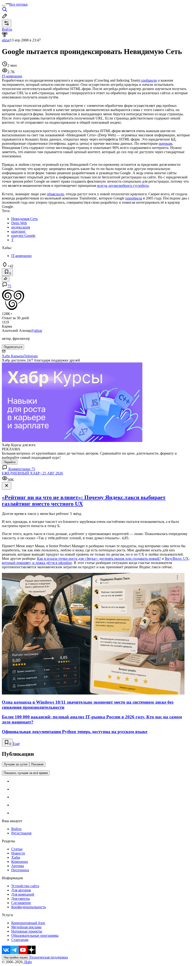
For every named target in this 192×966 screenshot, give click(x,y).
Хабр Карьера (13, 356)
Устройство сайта (25, 886)
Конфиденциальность (28, 907)
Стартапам (19, 940)
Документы (20, 899)
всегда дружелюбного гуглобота (123, 186)
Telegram (31, 356)
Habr (27, 962)
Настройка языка (16, 957)
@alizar (36, 331)
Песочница (20, 870)
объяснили (55, 194)
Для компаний (22, 894)
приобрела (133, 198)
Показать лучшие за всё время (26, 773)
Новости (18, 853)
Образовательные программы (35, 935)
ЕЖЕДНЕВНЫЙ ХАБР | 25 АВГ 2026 (32, 473)
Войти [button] (7, 29)
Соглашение (21, 903)
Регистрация (21, 833)
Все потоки (18, 4)
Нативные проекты (26, 931)
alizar (6, 40)
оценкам (165, 143)
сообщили (149, 80)
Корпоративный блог (28, 923)
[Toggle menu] (4, 5)
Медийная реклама (26, 927)
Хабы (15, 857)
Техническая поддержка (49, 957)
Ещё (16, 744)
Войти (16, 829)
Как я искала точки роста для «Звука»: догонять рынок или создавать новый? (99, 559)
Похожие (37, 764)
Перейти (9, 462)
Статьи (16, 849)
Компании (19, 862)
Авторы (17, 866)
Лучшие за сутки (15, 764)
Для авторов (21, 890)
